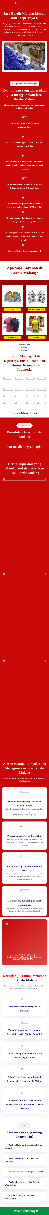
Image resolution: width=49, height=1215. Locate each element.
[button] (24, 83)
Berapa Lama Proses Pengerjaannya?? (26, 1172)
